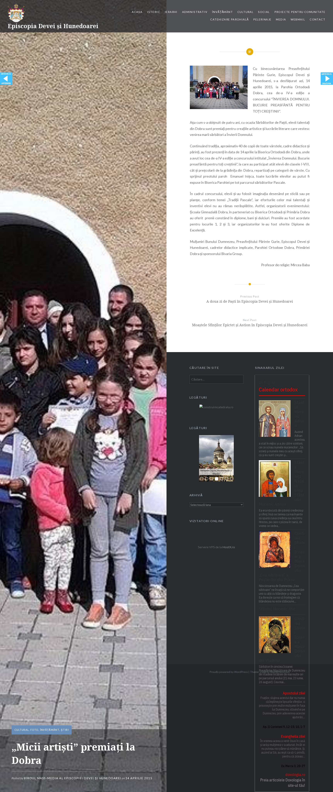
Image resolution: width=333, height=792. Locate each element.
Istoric (153, 12)
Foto (34, 729)
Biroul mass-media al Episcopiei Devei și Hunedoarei (72, 778)
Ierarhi (171, 12)
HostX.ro (228, 547)
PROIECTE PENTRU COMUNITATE (299, 12)
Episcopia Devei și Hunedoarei (53, 26)
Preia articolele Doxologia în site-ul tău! (282, 782)
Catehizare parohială (229, 19)
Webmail (298, 19)
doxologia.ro (295, 774)
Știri (65, 729)
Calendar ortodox (278, 389)
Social (264, 12)
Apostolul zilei (294, 693)
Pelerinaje (262, 19)
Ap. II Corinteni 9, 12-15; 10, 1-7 (284, 727)
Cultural (245, 12)
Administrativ (194, 12)
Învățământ (222, 12)
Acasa (137, 12)
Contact (317, 19)
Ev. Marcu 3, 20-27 (293, 766)
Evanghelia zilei (293, 736)
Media (281, 19)
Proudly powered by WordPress (228, 671)
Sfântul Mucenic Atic (277, 608)
